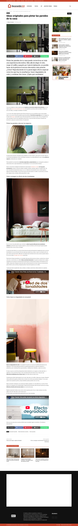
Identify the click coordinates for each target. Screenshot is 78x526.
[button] (70, 6)
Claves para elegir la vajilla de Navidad (13, 440)
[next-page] (9, 464)
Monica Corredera (11, 22)
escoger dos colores (18, 255)
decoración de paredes (13, 431)
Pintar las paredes (32, 431)
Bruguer (13, 116)
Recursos (10, 11)
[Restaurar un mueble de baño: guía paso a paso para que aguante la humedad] (55, 59)
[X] (71, 1)
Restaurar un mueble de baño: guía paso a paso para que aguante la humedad (64, 59)
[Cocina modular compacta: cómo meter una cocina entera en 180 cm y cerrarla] (55, 46)
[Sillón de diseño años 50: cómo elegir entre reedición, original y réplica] (55, 40)
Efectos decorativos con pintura (23, 431)
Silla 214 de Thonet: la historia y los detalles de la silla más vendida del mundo (12, 460)
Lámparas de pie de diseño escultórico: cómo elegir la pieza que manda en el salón (27, 460)
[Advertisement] (39, 490)
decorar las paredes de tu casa (18, 108)
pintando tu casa (34, 166)
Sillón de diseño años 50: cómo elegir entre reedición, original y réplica (64, 39)
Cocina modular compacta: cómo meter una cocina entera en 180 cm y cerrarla (64, 46)
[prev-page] (7, 464)
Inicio (7, 11)
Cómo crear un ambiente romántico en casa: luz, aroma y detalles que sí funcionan (42, 460)
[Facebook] (69, 1)
